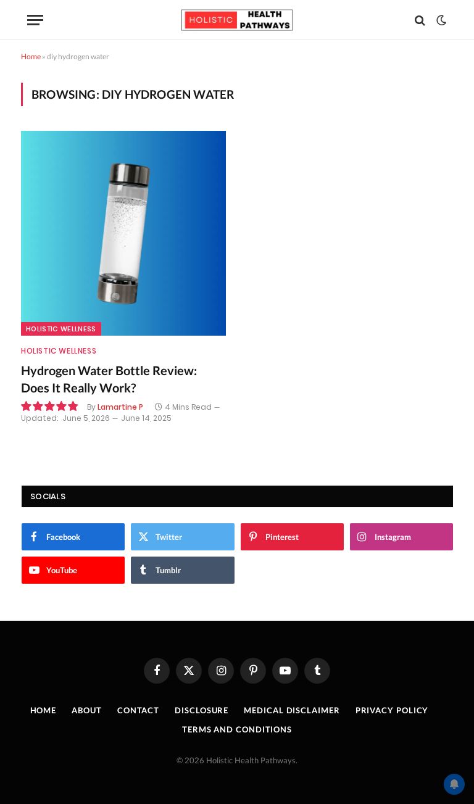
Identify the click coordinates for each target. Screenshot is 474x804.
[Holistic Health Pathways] (237, 20)
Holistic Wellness (61, 329)
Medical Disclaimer (291, 710)
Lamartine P (120, 407)
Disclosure (201, 710)
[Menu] (35, 20)
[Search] (420, 20)
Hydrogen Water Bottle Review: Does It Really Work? (109, 378)
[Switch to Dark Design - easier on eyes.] (440, 20)
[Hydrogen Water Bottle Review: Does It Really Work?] (123, 233)
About (87, 710)
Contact (138, 710)
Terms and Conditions (237, 729)
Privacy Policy (392, 710)
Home (31, 56)
